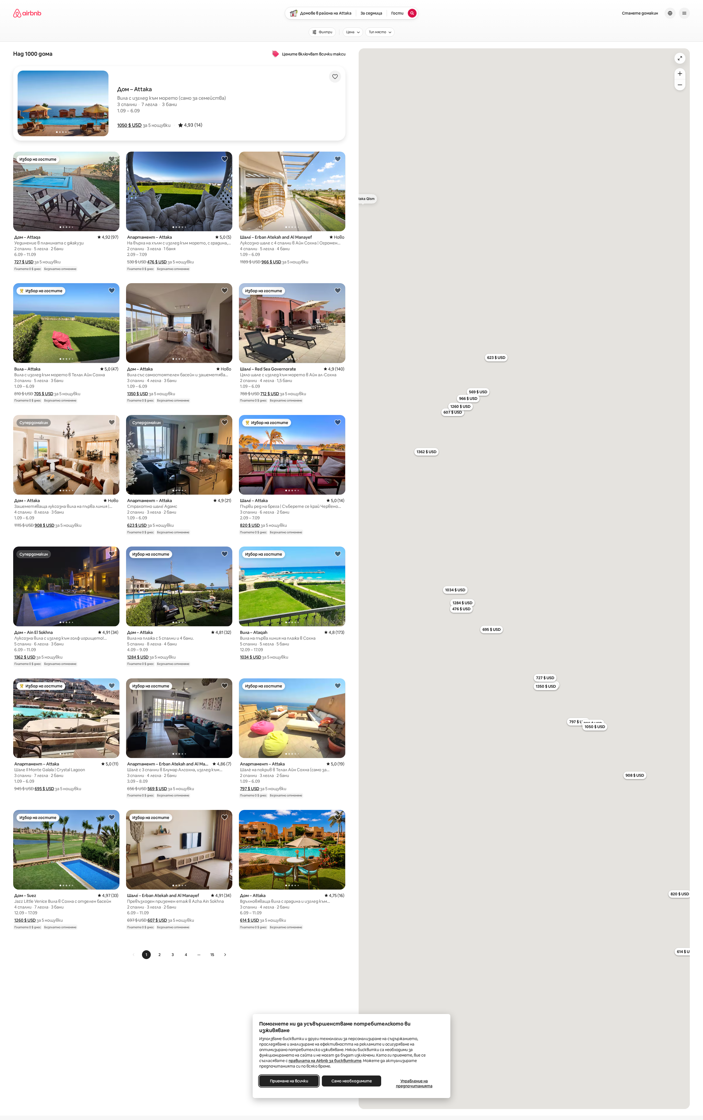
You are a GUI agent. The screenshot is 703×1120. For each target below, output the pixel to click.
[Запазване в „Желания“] (335, 77)
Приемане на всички (289, 1081)
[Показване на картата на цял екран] (679, 58)
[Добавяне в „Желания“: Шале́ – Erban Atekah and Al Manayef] (337, 158)
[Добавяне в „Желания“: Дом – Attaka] (224, 290)
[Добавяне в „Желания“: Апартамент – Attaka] (224, 158)
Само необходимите (351, 1081)
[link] (133, 954)
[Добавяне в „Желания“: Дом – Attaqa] (111, 158)
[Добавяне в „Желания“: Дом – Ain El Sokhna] (111, 553)
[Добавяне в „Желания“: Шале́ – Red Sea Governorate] (337, 290)
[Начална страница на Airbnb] (27, 13)
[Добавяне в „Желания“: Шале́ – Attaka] (337, 422)
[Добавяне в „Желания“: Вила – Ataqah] (337, 553)
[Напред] (225, 954)
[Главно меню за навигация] (684, 13)
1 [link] (146, 954)
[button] (129, 125)
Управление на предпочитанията (414, 1083)
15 (212, 954)
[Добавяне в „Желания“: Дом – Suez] (111, 817)
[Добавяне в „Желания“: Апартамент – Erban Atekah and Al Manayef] (224, 685)
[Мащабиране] (679, 73)
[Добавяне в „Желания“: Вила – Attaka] (111, 290)
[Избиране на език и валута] (670, 13)
